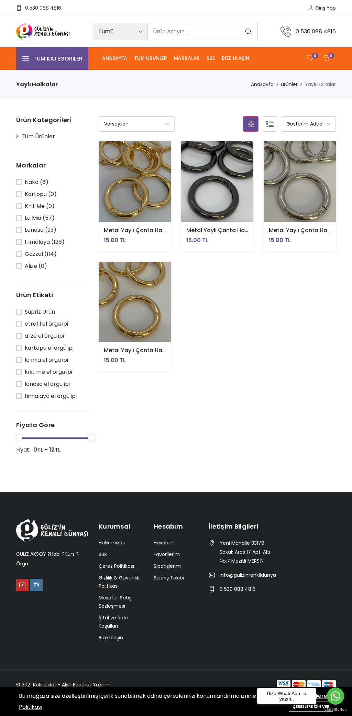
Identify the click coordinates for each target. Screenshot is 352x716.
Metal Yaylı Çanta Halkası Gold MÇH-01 (158, 350)
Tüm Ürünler (150, 58)
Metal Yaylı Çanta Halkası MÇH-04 (152, 230)
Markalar (187, 58)
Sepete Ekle (118, 186)
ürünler (289, 84)
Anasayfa (114, 58)
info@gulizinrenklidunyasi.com (248, 575)
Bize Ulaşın (235, 58)
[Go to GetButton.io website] (335, 709)
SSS (211, 58)
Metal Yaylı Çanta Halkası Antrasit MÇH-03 (246, 230)
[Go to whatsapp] (335, 696)
